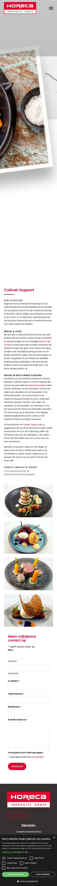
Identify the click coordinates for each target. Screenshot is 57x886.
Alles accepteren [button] (15, 874)
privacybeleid (37, 757)
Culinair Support (31, 424)
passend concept (37, 385)
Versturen (17, 766)
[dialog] (28, 860)
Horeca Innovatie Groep (21, 8)
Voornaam (12, 661)
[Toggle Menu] (51, 8)
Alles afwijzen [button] (43, 874)
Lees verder (46, 848)
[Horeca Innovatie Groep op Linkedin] (17, 815)
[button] (28, 852)
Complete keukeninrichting (28, 831)
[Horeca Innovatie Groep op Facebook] (10, 815)
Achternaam (13, 673)
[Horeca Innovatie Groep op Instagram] (25, 815)
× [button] (54, 838)
